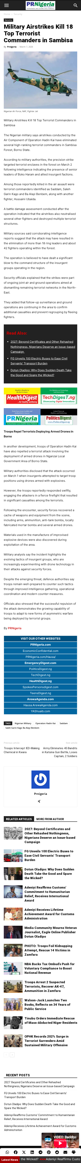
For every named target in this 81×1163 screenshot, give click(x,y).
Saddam (64, 723)
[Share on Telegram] (40, 1152)
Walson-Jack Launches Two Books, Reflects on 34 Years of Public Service (47, 1004)
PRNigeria (14, 628)
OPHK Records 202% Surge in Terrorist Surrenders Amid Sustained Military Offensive (46, 1041)
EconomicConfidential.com (40, 651)
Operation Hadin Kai (45, 723)
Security (18, 14)
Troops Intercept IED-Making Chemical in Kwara (22, 750)
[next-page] (12, 1054)
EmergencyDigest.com (40, 663)
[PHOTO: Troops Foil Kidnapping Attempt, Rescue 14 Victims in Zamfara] (13, 950)
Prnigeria (12, 46)
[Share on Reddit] (57, 1152)
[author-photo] (40, 788)
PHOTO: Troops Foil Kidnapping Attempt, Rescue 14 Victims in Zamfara (48, 950)
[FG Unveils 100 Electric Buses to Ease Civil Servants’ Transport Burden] (13, 855)
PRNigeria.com (40, 644)
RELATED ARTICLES (19, 819)
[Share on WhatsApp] (7, 1152)
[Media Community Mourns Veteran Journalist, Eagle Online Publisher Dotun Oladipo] (13, 932)
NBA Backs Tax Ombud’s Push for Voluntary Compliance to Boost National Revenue (49, 968)
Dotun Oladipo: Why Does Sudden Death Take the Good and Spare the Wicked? (49, 873)
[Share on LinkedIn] (32, 1152)
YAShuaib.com (40, 711)
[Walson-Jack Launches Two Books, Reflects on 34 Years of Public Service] (13, 1004)
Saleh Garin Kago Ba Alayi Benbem (22, 727)
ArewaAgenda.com (40, 699)
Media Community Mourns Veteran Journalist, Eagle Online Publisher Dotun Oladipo (50, 932)
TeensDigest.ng (40, 693)
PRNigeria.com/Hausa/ (41, 657)
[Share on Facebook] (15, 1152)
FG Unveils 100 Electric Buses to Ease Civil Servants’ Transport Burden (48, 855)
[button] (6, 5)
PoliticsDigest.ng (40, 669)
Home (7, 14)
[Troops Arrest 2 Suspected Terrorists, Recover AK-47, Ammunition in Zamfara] (13, 986)
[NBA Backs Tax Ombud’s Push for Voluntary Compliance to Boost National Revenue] (13, 968)
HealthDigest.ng (40, 681)
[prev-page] (6, 1054)
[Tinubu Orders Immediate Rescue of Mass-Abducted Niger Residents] (13, 1022)
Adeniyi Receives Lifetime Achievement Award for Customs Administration (49, 914)
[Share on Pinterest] (49, 1152)
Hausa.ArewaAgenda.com (41, 705)
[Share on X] (24, 1152)
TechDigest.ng (40, 675)
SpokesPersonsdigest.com (40, 687)
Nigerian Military (23, 723)
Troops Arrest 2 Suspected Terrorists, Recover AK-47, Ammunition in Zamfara (44, 986)
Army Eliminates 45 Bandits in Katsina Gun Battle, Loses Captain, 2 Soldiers (59, 752)
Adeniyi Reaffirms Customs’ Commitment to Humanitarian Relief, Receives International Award (39, 1117)
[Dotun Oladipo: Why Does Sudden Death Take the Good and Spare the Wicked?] (13, 873)
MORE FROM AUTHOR (50, 819)
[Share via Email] (65, 1152)
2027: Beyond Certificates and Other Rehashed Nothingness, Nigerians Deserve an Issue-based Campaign (43, 346)
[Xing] (40, 801)
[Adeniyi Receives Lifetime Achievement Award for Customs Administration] (13, 914)
